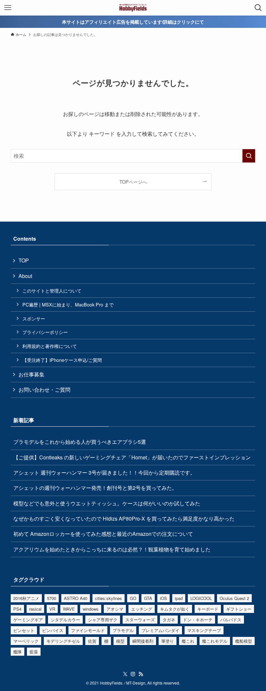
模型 (120, 641)
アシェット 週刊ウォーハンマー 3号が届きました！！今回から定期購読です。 (104, 472)
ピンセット (23, 630)
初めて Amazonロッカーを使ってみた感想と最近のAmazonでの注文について (103, 533)
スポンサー (33, 318)
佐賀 (92, 641)
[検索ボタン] (258, 8)
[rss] (141, 674)
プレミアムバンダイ (160, 630)
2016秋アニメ (26, 598)
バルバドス (230, 619)
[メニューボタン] (8, 8)
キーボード (207, 609)
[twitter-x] (125, 674)
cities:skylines (108, 598)
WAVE (69, 609)
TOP (23, 260)
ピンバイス (52, 630)
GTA (148, 598)
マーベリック (26, 641)
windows (91, 609)
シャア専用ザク (102, 619)
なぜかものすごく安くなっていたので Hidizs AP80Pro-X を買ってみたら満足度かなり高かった (124, 518)
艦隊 (17, 652)
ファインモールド (88, 630)
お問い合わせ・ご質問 (44, 389)
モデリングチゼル (63, 641)
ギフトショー (238, 609)
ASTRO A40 (75, 598)
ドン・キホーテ (197, 619)
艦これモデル (214, 641)
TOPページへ (133, 181)
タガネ (169, 619)
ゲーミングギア (28, 619)
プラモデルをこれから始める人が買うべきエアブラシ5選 (79, 441)
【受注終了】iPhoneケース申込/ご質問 (62, 359)
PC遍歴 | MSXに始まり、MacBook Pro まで (68, 304)
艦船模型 (243, 641)
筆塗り (167, 641)
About (25, 276)
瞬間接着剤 (142, 641)
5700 (51, 598)
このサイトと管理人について (51, 290)
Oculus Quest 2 (234, 598)
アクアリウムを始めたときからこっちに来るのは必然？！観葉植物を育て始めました (112, 549)
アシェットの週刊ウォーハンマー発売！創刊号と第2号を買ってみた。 (95, 487)
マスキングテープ (204, 630)
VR (52, 609)
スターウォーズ (140, 619)
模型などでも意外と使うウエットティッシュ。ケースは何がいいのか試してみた (106, 503)
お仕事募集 (31, 374)
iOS (163, 598)
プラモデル (123, 630)
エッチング (141, 609)
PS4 (17, 609)
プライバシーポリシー (45, 331)
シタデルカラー (65, 619)
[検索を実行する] (248, 156)
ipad (179, 598)
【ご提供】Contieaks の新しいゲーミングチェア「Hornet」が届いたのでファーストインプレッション (132, 457)
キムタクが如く (174, 609)
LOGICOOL (201, 598)
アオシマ (114, 609)
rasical (35, 609)
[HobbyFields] (133, 8)
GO (133, 598)
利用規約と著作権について (49, 345)
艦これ (188, 641)
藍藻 (34, 652)
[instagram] (133, 674)
